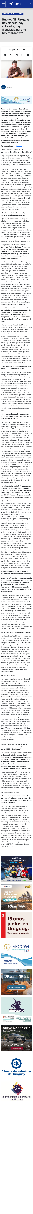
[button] (5, 55)
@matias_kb (19, 146)
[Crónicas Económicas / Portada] (15, 4)
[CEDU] (16, 1091)
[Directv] (16, 869)
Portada (13, 14)
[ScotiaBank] (16, 925)
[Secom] (16, 100)
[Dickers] (16, 1010)
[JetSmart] (16, 897)
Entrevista (6, 14)
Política (20, 14)
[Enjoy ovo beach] (16, 982)
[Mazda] (16, 1038)
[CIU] (16, 1066)
